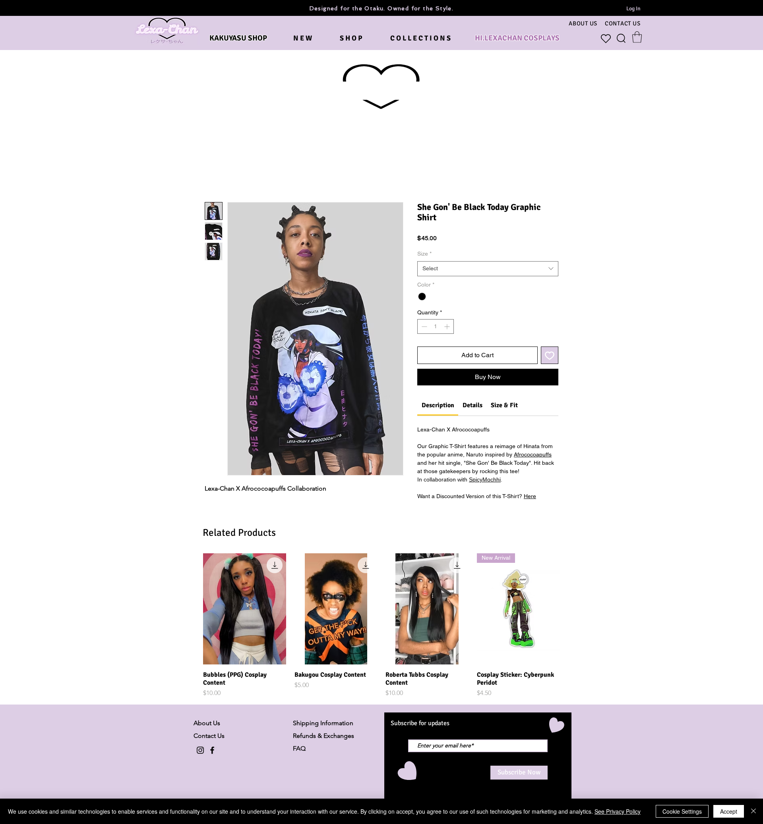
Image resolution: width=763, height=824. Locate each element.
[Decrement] (423, 326)
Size (424, 253)
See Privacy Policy (618, 811)
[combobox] (487, 268)
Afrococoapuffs (533, 454)
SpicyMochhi (485, 479)
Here (530, 496)
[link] (438, 405)
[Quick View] (245, 608)
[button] (637, 37)
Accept (728, 811)
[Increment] (448, 326)
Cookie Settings (682, 811)
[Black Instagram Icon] (200, 750)
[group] (381, 625)
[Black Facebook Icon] (212, 750)
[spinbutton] (435, 326)
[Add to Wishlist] (549, 355)
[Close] (753, 811)
